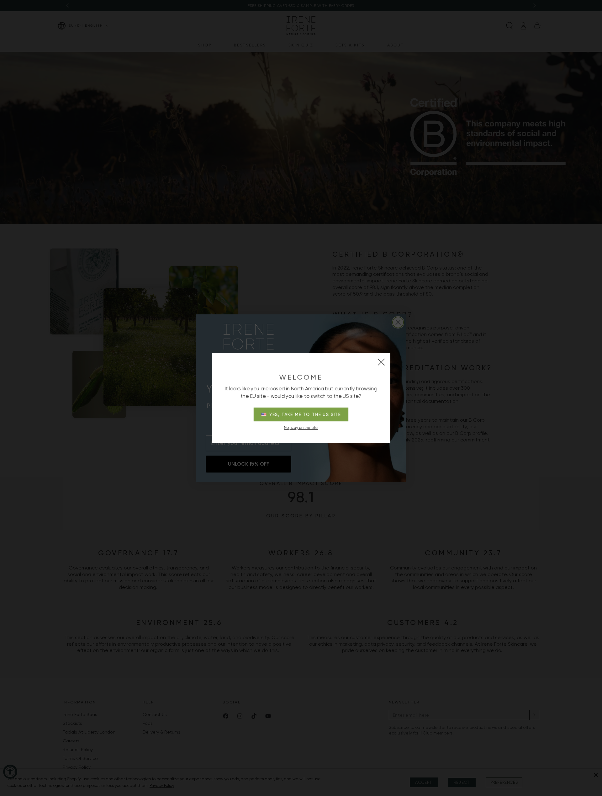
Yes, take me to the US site (305, 414)
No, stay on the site (301, 427)
